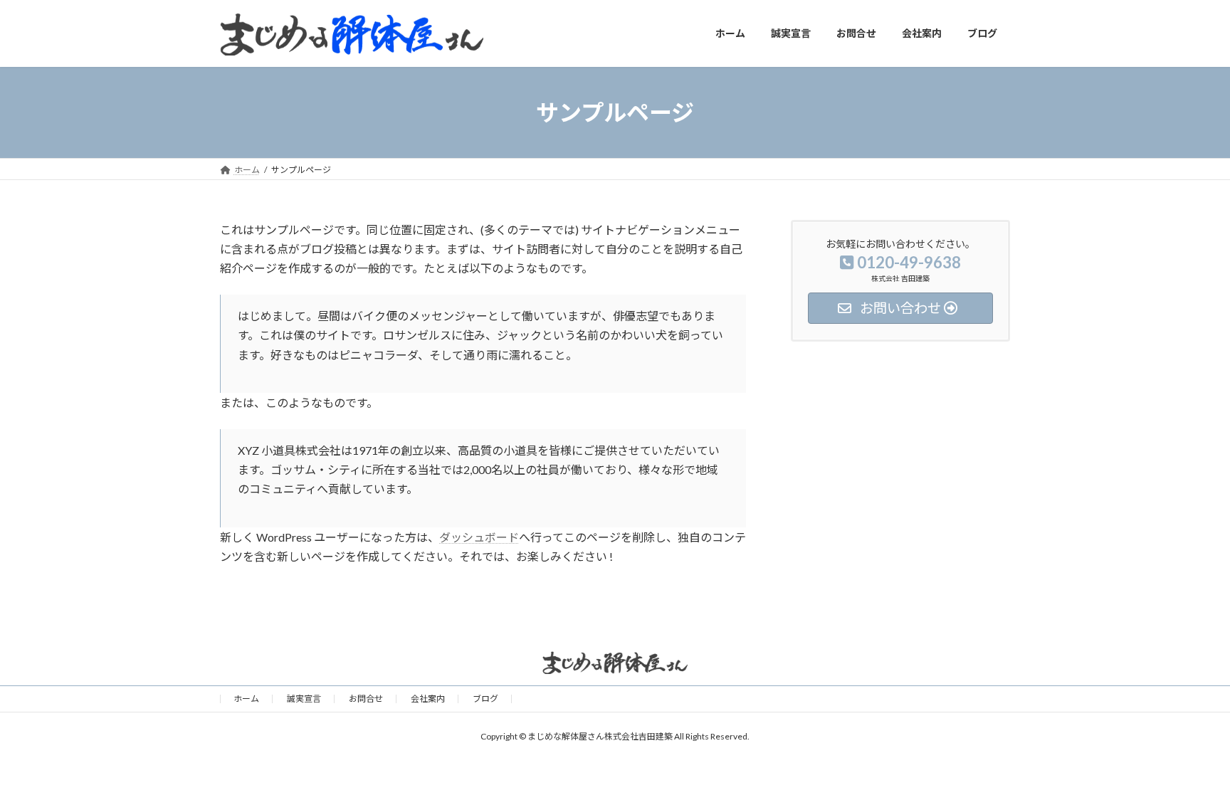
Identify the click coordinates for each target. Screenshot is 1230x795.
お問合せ (366, 698)
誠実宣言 (304, 698)
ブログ (485, 698)
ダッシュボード (479, 537)
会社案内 (428, 698)
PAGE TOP (1188, 758)
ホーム (246, 698)
